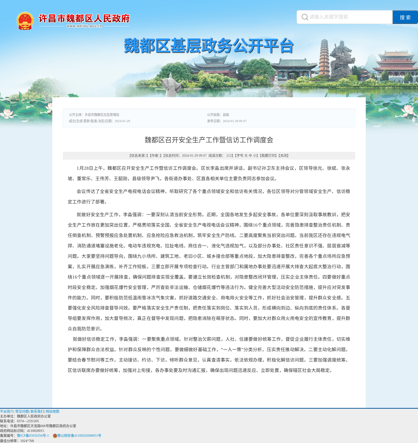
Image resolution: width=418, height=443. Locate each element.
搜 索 (405, 17)
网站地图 (52, 411)
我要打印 (268, 155)
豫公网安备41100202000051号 (79, 435)
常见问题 (22, 411)
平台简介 (7, 411)
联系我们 (37, 411)
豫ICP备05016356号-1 (33, 435)
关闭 (283, 155)
